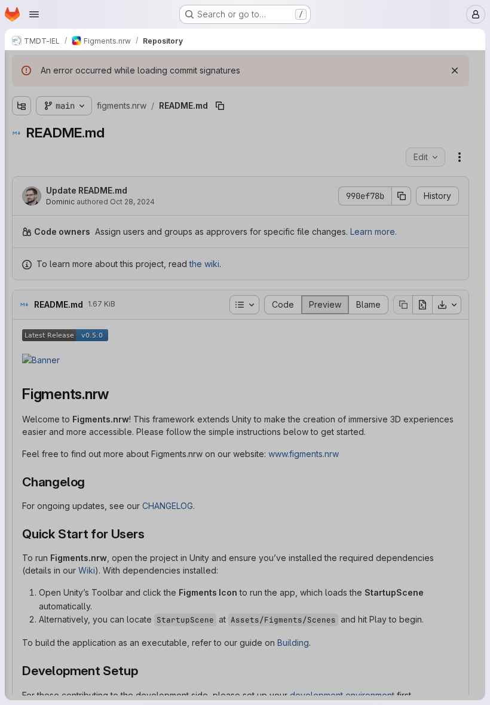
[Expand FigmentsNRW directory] (21, 131)
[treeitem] (99, 111)
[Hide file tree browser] (21, 66)
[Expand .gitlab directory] (21, 112)
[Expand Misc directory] (21, 150)
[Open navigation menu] (34, 14)
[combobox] (98, 90)
